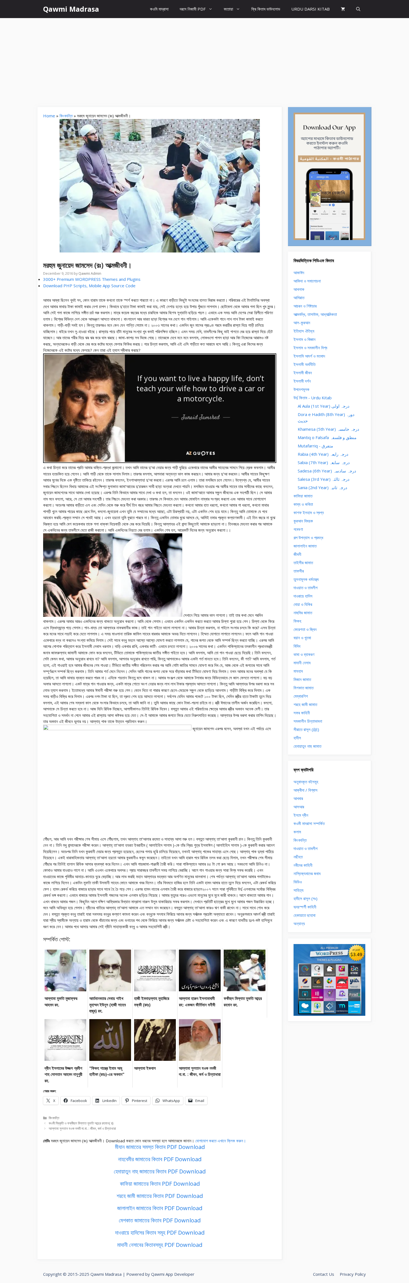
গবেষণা (298, 529)
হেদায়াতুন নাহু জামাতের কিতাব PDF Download (160, 1171)
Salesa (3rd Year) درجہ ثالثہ (323, 479)
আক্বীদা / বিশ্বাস (305, 790)
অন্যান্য (299, 923)
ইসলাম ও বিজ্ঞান (305, 339)
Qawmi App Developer (172, 1274)
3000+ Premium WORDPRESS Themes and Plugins (92, 279)
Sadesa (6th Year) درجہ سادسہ (327, 471)
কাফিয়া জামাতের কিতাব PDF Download (160, 1183)
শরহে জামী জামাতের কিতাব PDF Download (160, 1196)
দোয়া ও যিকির (303, 604)
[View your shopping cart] (343, 9)
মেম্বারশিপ (301, 696)
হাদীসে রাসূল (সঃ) (305, 898)
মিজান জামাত (302, 679)
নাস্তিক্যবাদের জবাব (307, 873)
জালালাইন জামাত (305, 546)
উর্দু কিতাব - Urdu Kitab (313, 397)
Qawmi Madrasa (71, 9)
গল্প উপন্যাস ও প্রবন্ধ (308, 537)
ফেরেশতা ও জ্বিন (305, 629)
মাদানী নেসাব (302, 662)
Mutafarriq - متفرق (315, 446)
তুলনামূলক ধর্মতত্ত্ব (306, 579)
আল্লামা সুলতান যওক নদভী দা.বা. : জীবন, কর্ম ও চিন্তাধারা (82, 1128)
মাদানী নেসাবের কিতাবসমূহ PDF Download (159, 1245)
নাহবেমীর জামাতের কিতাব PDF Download (159, 1159)
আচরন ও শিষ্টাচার (305, 306)
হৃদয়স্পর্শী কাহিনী (305, 907)
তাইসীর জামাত (303, 562)
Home (49, 115)
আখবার (298, 798)
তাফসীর (299, 571)
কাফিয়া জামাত (303, 496)
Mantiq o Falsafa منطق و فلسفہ (327, 437)
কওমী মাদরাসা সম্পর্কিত (309, 823)
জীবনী (297, 554)
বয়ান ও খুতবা (302, 637)
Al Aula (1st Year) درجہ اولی (323, 406)
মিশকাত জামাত (304, 687)
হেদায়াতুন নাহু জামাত (307, 746)
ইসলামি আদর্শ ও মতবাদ (309, 356)
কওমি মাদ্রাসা (159, 9)
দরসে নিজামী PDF (193, 9)
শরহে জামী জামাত (305, 704)
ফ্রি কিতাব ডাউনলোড (265, 9)
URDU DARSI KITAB (310, 9)
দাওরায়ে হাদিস (303, 596)
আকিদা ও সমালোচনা (307, 281)
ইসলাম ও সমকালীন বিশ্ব (310, 347)
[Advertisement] (204, 60)
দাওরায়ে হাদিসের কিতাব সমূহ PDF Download (159, 1232)
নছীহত (298, 857)
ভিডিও (298, 882)
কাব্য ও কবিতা (303, 504)
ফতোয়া (228, 9)
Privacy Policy (353, 1274)
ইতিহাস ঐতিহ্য (304, 331)
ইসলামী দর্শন (302, 381)
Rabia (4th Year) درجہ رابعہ (323, 454)
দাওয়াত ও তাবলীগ (305, 587)
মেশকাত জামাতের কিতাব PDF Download (160, 1220)
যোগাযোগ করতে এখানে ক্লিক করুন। (220, 1140)
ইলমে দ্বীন (301, 815)
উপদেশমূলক (301, 389)
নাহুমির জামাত (303, 612)
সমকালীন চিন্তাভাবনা (308, 721)
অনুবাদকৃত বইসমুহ (306, 781)
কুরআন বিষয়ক (303, 521)
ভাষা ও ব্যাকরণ (304, 654)
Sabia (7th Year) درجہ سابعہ (324, 462)
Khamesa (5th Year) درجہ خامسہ (328, 429)
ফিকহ (297, 621)
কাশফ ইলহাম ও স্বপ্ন (309, 512)
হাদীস (297, 737)
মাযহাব (298, 671)
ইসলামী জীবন (303, 372)
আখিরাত (299, 297)
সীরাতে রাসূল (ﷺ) (306, 729)
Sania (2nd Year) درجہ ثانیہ (322, 487)
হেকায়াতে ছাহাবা (305, 915)
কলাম (297, 831)
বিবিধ (297, 646)
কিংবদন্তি (66, 115)
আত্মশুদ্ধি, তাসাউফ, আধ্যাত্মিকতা (315, 314)
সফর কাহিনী (302, 712)
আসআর (299, 806)
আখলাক (299, 289)
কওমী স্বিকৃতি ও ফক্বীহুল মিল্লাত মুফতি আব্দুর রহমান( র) (81, 1123)
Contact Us (323, 1274)
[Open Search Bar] (358, 9)
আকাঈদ (299, 272)
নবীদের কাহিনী (303, 865)
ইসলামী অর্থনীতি (305, 364)
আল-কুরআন (302, 322)
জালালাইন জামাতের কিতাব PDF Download (159, 1208)
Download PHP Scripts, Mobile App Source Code (89, 285)
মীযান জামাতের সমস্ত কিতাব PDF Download (160, 1147)
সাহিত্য (299, 890)
